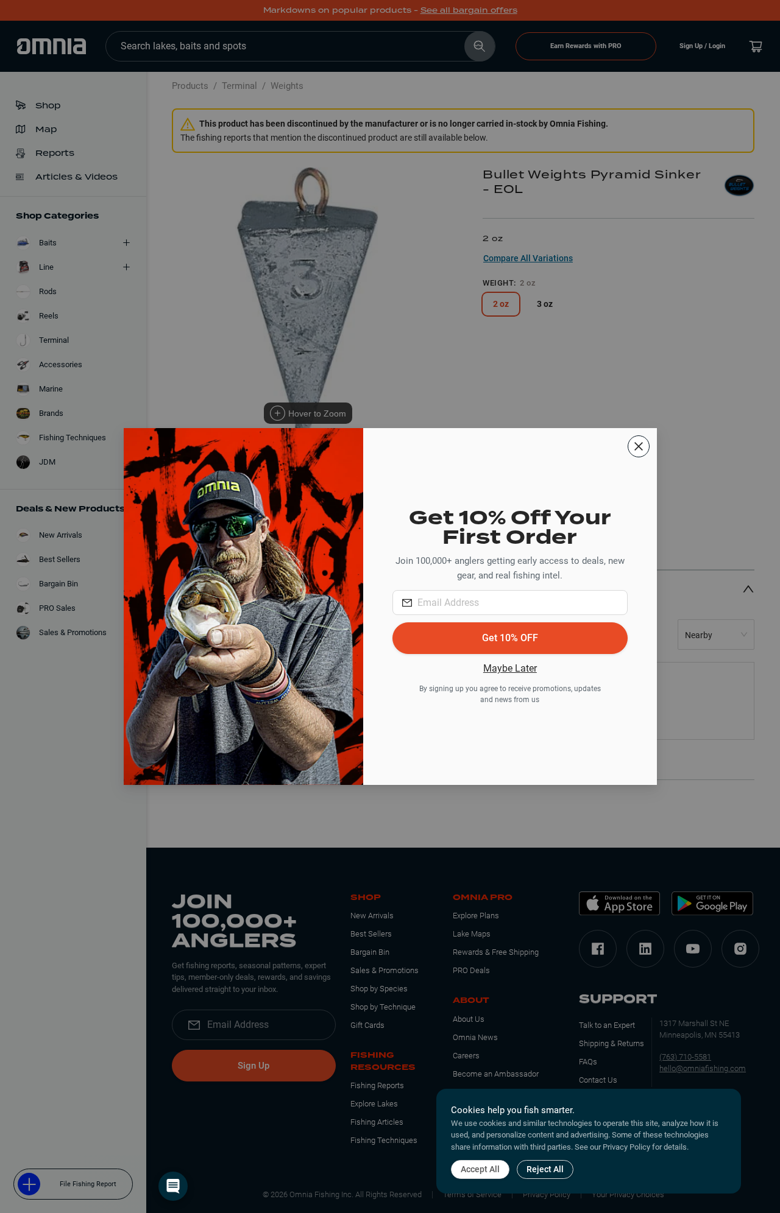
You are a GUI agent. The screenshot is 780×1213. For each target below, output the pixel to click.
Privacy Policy (626, 1146)
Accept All (480, 1169)
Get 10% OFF (510, 638)
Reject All (545, 1169)
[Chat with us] (173, 1186)
